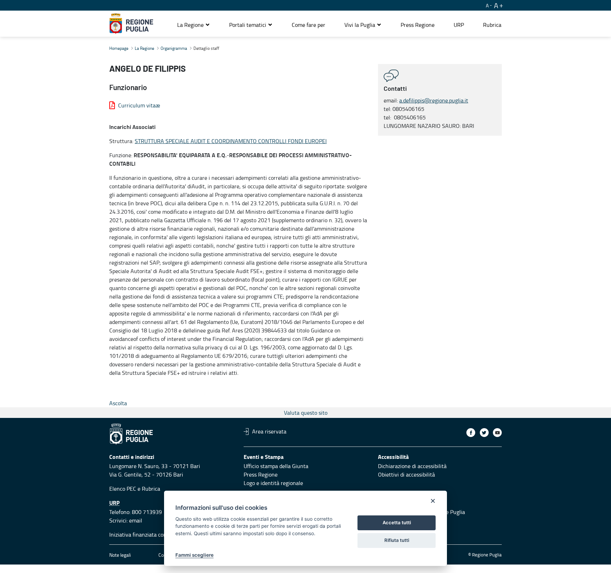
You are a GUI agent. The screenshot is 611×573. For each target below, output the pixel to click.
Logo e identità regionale (273, 483)
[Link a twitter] (484, 432)
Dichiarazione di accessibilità (412, 466)
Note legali (120, 554)
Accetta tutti (397, 522)
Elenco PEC (122, 488)
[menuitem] (308, 24)
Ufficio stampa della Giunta (276, 466)
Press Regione (261, 474)
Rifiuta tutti (396, 540)
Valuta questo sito (305, 413)
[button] (193, 24)
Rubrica (151, 488)
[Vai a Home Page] (131, 23)
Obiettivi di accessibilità (406, 474)
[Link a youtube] (497, 432)
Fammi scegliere (194, 555)
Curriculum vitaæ (139, 105)
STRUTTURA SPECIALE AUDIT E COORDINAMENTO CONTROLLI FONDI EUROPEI (231, 141)
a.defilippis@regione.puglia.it (433, 100)
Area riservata (269, 431)
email (135, 520)
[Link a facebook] (470, 432)
